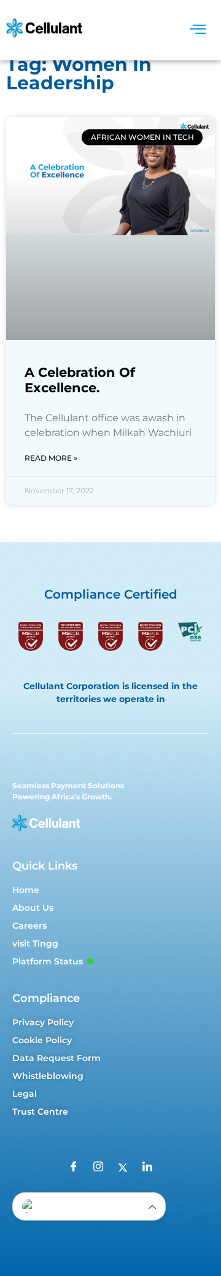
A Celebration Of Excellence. (80, 380)
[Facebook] (73, 1167)
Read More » (51, 457)
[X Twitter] (123, 1167)
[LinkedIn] (147, 1167)
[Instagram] (98, 1167)
